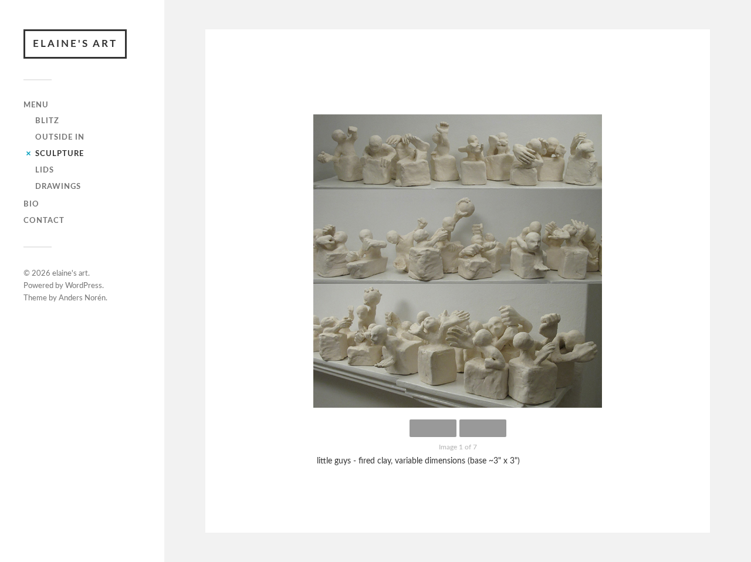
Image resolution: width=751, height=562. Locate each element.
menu (36, 105)
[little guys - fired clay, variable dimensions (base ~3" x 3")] (458, 261)
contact (44, 220)
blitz (47, 120)
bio (31, 204)
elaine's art (75, 44)
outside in (59, 137)
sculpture (59, 153)
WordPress (83, 286)
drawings (58, 186)
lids (44, 170)
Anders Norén (82, 298)
